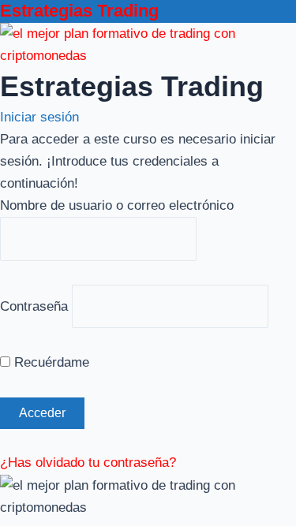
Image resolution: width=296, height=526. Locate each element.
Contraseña (34, 305)
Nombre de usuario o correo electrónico (117, 205)
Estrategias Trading (79, 11)
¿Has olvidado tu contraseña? (88, 462)
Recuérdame (49, 362)
